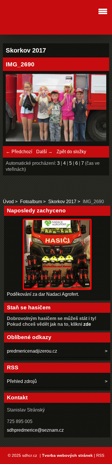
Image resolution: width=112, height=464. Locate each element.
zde (87, 324)
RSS (100, 455)
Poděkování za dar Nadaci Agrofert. (43, 294)
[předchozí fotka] (15, 108)
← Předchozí (19, 151)
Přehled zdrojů (22, 381)
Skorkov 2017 (62, 201)
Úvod (8, 201)
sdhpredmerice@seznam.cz (35, 430)
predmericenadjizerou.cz (32, 351)
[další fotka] (96, 108)
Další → (44, 151)
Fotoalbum (31, 201)
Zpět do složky (71, 151)
